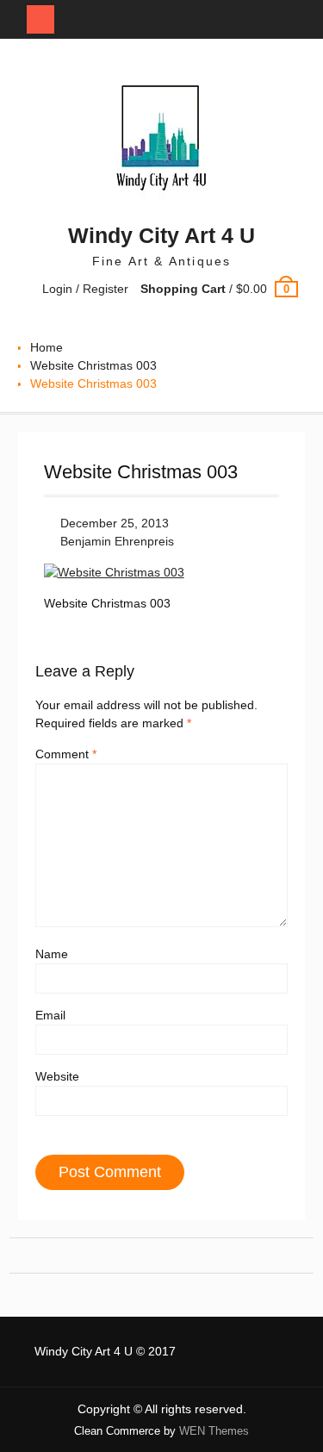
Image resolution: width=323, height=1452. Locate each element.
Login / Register (85, 289)
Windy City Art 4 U (161, 235)
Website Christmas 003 (93, 365)
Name (51, 954)
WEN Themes (214, 1430)
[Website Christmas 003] (114, 572)
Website (57, 1076)
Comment (65, 754)
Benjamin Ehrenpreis (117, 541)
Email (50, 1015)
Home (46, 347)
